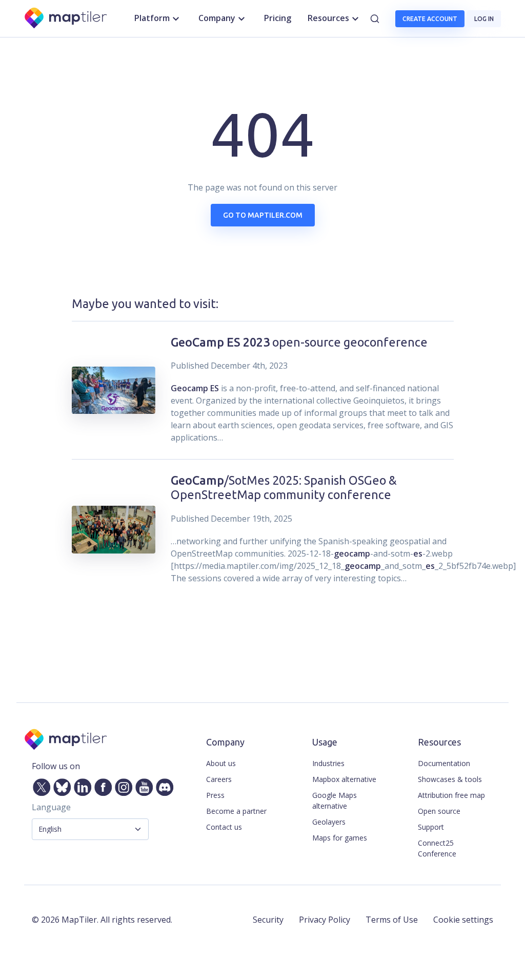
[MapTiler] (66, 18)
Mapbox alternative (344, 779)
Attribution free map (451, 795)
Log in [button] (484, 18)
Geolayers (329, 822)
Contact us (224, 827)
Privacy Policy (324, 919)
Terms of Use (392, 919)
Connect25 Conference (437, 848)
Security (268, 919)
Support (431, 827)
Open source (439, 811)
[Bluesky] (60, 785)
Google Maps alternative (334, 800)
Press (215, 795)
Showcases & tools (450, 779)
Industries (328, 763)
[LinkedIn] (80, 785)
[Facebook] (101, 785)
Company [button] (216, 18)
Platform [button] (152, 18)
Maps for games (339, 838)
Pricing (277, 18)
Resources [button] (328, 18)
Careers (219, 779)
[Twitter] (39, 785)
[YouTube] (142, 785)
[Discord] (162, 785)
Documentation (444, 763)
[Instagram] (121, 785)
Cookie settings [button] (463, 919)
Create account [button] (429, 18)
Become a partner (236, 811)
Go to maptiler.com (262, 215)
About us (221, 763)
